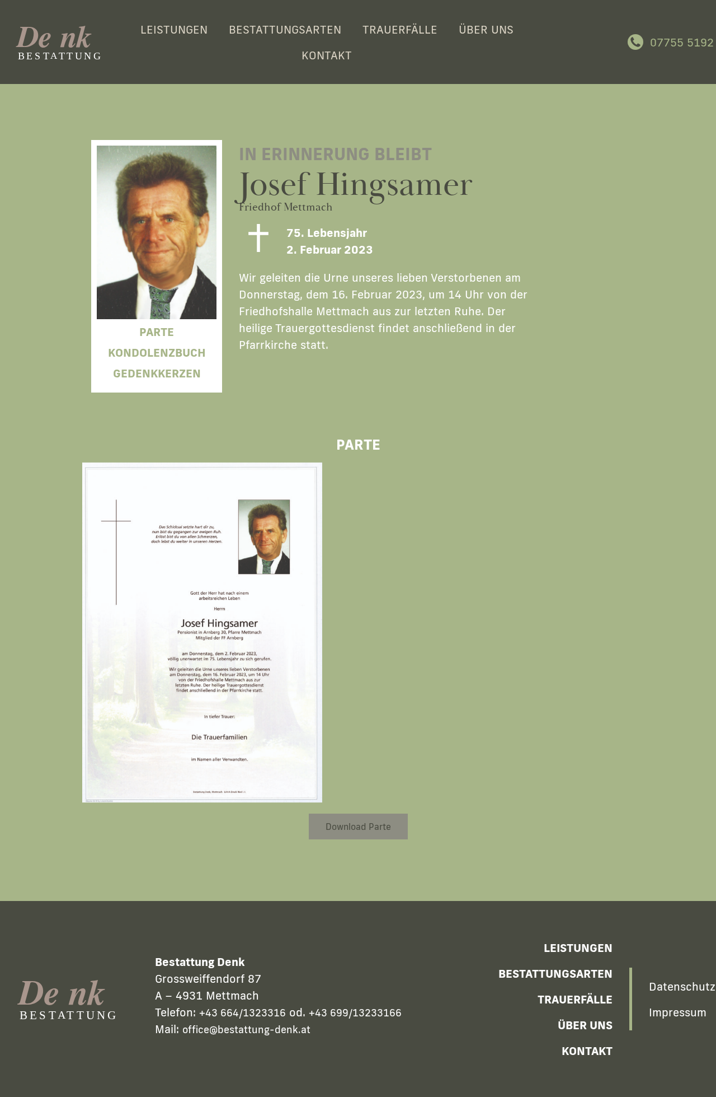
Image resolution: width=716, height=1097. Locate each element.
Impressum (677, 1012)
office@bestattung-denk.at (246, 1029)
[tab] (335, 426)
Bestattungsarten (285, 29)
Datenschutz (679, 986)
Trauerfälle (399, 29)
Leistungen (174, 29)
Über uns (486, 29)
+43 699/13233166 (355, 1012)
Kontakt (327, 55)
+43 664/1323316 (242, 1012)
